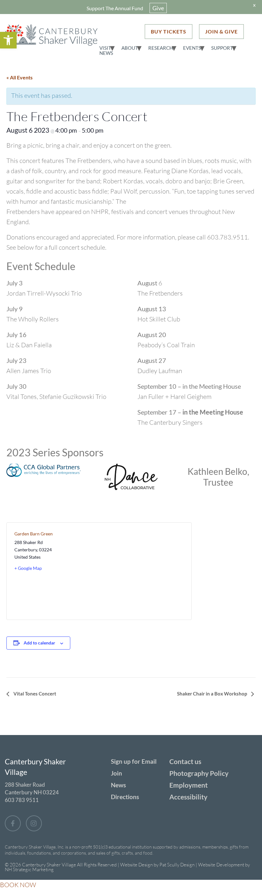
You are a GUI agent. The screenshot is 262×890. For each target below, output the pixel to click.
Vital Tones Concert (34, 693)
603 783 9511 (22, 800)
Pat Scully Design (177, 865)
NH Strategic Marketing (29, 869)
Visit (105, 47)
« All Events (19, 77)
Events (192, 47)
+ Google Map (28, 568)
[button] (8, 40)
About (129, 47)
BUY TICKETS (168, 31)
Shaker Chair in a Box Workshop (212, 693)
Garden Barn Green (33, 533)
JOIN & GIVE (221, 31)
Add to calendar (39, 642)
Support (222, 47)
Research (160, 47)
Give (158, 7)
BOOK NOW (18, 885)
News (106, 52)
